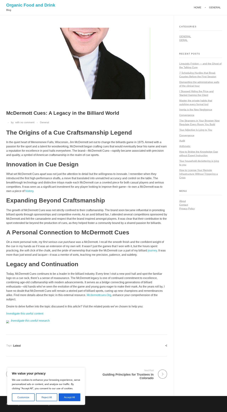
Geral (183, 40)
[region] (46, 386)
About (182, 201)
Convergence (186, 115)
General (44, 122)
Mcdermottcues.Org (99, 295)
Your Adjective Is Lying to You (195, 129)
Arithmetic (184, 146)
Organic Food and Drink (30, 5)
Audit (182, 140)
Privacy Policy (187, 208)
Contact (183, 204)
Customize (23, 397)
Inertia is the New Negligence (195, 109)
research (30, 320)
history (29, 191)
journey (152, 250)
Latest (17, 345)
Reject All (46, 397)
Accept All (69, 397)
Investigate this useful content (24, 313)
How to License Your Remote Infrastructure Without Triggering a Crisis (198, 174)
